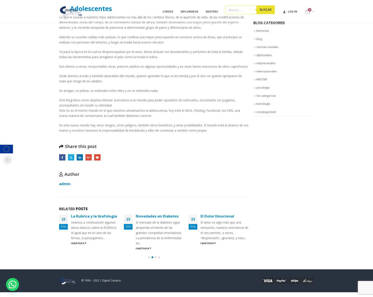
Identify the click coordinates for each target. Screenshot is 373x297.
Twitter (71, 157)
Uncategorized (266, 112)
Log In (292, 11)
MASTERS (212, 11)
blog (259, 39)
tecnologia (263, 104)
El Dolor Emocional (217, 216)
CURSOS (168, 11)
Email (97, 157)
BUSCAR (266, 10)
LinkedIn (80, 157)
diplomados (264, 55)
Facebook (62, 157)
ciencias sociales (267, 47)
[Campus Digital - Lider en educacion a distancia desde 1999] (71, 11)
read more (78, 243)
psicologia (263, 87)
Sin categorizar (266, 96)
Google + (88, 157)
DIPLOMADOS (189, 11)
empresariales (266, 63)
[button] (149, 257)
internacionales (266, 71)
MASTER (261, 79)
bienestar (262, 31)
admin (65, 183)
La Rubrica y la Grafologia (94, 216)
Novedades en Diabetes (157, 216)
